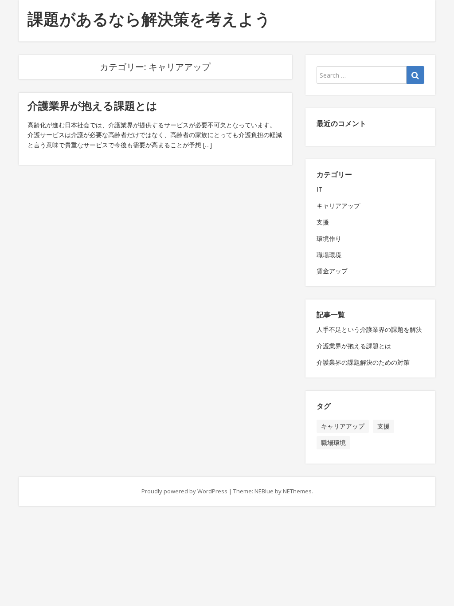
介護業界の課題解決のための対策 (363, 362)
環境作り (329, 238)
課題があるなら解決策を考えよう (149, 19)
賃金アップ (332, 271)
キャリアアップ (338, 205)
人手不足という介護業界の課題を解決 (369, 329)
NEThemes (297, 491)
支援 (323, 222)
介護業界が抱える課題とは (92, 105)
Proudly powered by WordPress (184, 491)
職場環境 (329, 255)
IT (319, 189)
